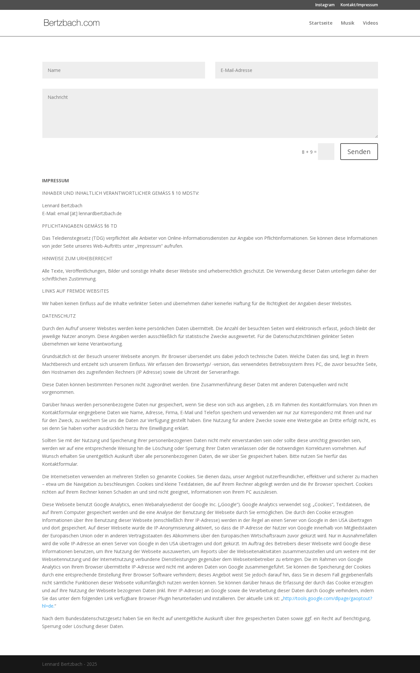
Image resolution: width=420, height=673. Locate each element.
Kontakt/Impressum (359, 5)
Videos (370, 23)
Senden (359, 151)
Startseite (320, 23)
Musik (347, 23)
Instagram (325, 5)
